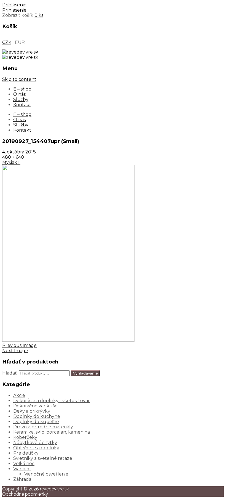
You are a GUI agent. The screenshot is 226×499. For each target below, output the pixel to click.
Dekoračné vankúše (35, 405)
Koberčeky (25, 437)
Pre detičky (26, 453)
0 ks (38, 15)
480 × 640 (13, 157)
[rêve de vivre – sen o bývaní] (20, 52)
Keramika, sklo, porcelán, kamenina (51, 432)
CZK (6, 42)
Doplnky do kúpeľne (36, 421)
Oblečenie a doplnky (36, 447)
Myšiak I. (11, 162)
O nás (19, 94)
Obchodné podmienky (25, 494)
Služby (20, 99)
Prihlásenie (14, 4)
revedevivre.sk (54, 489)
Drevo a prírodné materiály (43, 426)
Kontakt (22, 104)
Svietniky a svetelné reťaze (42, 458)
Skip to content (19, 79)
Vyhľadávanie (85, 373)
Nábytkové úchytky (35, 442)
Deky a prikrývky (31, 411)
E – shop (22, 89)
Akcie (19, 395)
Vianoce (22, 468)
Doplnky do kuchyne (36, 416)
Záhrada (22, 479)
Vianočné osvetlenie (46, 474)
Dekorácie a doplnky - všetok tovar (51, 400)
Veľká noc (23, 463)
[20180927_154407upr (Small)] (68, 340)
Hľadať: (10, 373)
